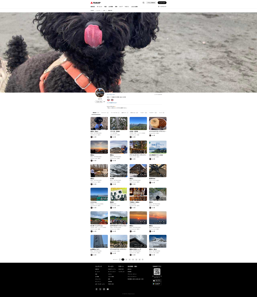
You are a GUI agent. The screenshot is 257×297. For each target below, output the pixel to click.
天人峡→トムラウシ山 (96, 225)
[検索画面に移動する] (143, 2)
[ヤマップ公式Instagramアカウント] (104, 289)
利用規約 (129, 271)
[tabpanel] (128, 188)
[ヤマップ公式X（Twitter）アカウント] (100, 289)
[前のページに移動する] (120, 259)
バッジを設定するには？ (112, 102)
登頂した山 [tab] (134, 112)
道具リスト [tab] (125, 112)
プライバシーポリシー (132, 274)
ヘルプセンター (163, 6)
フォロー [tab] (143, 112)
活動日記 (92, 6)
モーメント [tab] (105, 112)
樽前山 (92, 155)
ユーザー (98, 10)
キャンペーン (98, 281)
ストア (121, 6)
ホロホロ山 (93, 202)
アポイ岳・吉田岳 (115, 131)
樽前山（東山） (94, 131)
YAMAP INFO (121, 269)
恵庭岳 (112, 202)
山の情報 (111, 6)
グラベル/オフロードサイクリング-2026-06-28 (161, 131)
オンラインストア (112, 271)
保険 (116, 6)
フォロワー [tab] (152, 112)
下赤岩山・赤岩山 (134, 202)
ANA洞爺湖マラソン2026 (156, 155)
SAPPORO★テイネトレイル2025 (119, 225)
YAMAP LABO (111, 284)
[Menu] (104, 102)
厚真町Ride (152, 178)
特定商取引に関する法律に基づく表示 (136, 279)
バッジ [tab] (161, 112)
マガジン (127, 6)
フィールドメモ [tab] (115, 112)
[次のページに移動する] (143, 259)
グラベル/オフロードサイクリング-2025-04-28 (122, 249)
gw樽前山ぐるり (94, 249)
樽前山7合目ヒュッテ (135, 249)
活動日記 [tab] (96, 112)
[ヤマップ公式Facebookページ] (96, 289)
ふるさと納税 (134, 6)
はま (104, 10)
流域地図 (110, 281)
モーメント (99, 6)
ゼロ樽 (112, 178)
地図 (105, 6)
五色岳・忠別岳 (134, 131)
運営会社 (129, 269)
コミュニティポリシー (132, 276)
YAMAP (92, 10)
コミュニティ (98, 279)
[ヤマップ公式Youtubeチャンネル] (107, 289)
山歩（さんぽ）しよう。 (100, 284)
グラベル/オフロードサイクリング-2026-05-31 (142, 155)
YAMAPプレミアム (112, 269)
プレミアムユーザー (111, 94)
